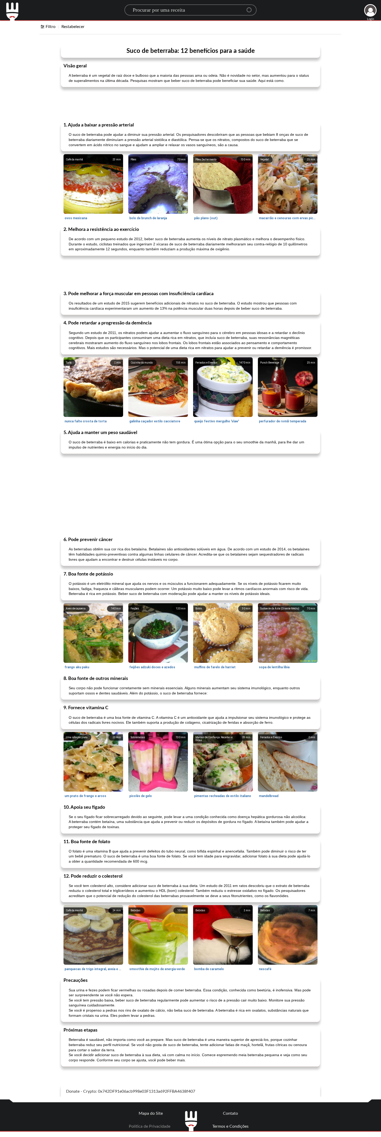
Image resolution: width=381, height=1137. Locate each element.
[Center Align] (251, 8)
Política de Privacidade (149, 1126)
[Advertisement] (190, 104)
